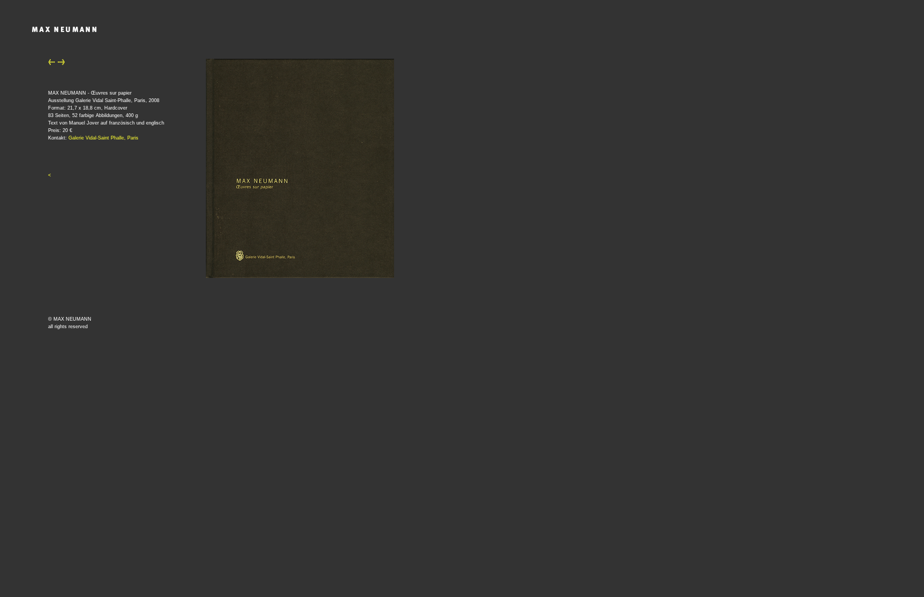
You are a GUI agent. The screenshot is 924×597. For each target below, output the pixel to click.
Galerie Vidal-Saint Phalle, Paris (103, 138)
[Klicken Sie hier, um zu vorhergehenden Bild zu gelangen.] (51, 63)
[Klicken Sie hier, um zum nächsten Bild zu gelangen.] (61, 63)
